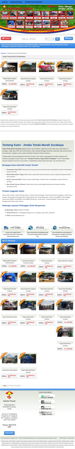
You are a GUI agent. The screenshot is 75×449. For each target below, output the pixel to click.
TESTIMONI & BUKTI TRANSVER (33, 2)
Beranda (3, 53)
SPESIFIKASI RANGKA (16, 2)
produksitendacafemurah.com (29, 438)
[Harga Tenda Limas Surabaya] (9, 363)
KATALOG (5, 2)
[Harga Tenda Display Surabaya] (65, 310)
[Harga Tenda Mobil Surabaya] (9, 310)
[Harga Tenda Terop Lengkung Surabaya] (28, 71)
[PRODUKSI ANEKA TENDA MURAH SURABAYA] (37, 33)
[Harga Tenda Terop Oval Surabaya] (65, 71)
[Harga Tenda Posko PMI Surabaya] (9, 282)
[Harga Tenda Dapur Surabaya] (65, 254)
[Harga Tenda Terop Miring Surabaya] (9, 100)
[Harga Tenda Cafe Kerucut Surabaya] (28, 363)
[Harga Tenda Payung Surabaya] (47, 254)
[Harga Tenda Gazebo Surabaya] (28, 310)
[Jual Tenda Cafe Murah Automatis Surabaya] (28, 254)
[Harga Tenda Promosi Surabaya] (65, 336)
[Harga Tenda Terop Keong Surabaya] (47, 71)
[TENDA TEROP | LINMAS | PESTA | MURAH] (9, 71)
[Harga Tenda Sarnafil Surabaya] (47, 310)
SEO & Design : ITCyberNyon (67, 438)
